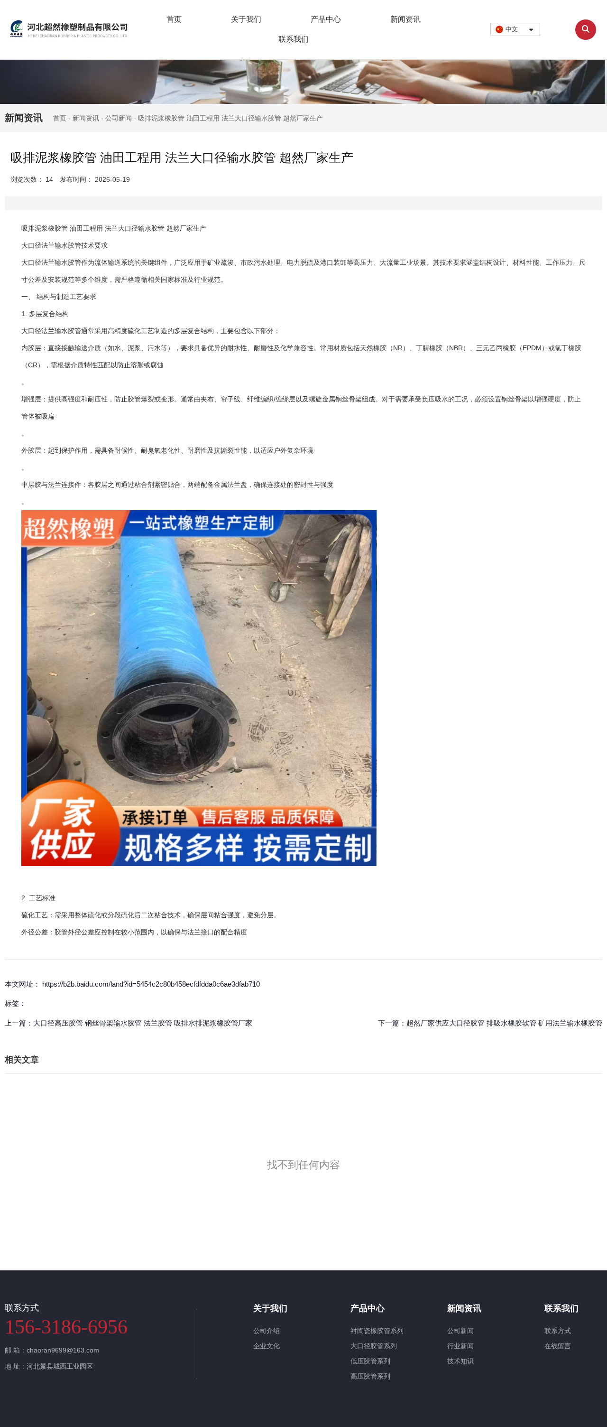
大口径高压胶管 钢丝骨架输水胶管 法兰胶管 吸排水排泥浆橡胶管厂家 (142, 1023)
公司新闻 (118, 118)
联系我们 (293, 39)
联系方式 (557, 1330)
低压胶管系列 (370, 1361)
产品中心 (326, 19)
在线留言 (557, 1346)
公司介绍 (266, 1330)
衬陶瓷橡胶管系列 (377, 1330)
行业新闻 (460, 1346)
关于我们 (246, 19)
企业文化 (266, 1346)
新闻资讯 (405, 19)
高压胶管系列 (370, 1376)
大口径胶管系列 (373, 1346)
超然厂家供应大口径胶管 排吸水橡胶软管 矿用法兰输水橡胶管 (504, 1023)
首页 (174, 19)
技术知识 (460, 1361)
